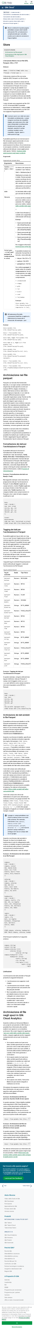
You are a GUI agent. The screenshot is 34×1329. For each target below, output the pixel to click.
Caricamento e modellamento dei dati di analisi (16, 14)
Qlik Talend (8, 1222)
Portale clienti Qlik (10, 1208)
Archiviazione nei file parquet (13, 52)
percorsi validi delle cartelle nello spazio (16, 1033)
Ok (17, 1323)
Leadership (8, 1282)
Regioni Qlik (8, 1271)
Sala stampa (8, 1297)
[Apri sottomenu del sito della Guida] (2, 8)
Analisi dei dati (15, 12)
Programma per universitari (13, 1290)
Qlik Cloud (10, 7)
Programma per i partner (12, 1292)
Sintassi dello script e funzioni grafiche (13, 19)
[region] (17, 1316)
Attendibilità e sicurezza (12, 1253)
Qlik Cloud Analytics (11, 1235)
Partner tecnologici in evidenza (14, 1266)
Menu (31, 3)
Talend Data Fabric (10, 1227)
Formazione (8, 1203)
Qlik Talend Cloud (10, 1225)
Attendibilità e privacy (11, 1256)
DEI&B (6, 1287)
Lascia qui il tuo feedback (13, 1178)
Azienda (7, 1280)
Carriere (7, 1295)
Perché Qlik (8, 1251)
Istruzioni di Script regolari (10, 23)
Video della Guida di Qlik (12, 1198)
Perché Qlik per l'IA (10, 1261)
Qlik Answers (9, 1237)
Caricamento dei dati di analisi (11, 16)
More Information (17, 1327)
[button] (29, 1118)
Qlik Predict (8, 1240)
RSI (5, 1285)
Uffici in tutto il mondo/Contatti (14, 1300)
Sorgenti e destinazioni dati (13, 1268)
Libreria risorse (9, 1211)
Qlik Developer (9, 1201)
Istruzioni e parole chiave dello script (13, 21)
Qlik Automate (9, 1242)
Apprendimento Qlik (11, 1206)
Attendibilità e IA (10, 1258)
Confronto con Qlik (10, 1263)
